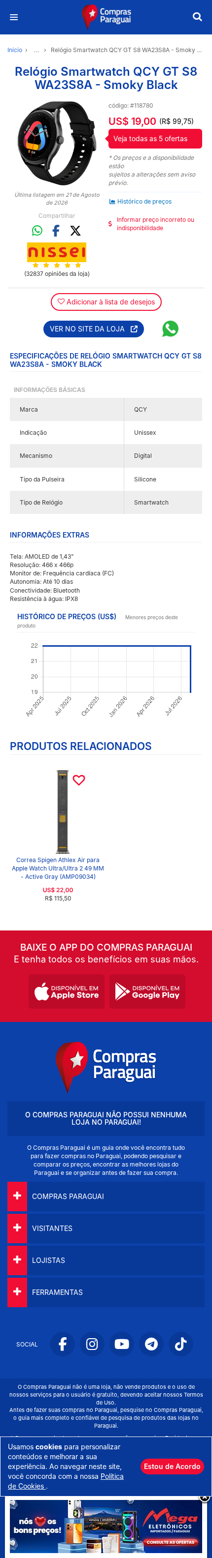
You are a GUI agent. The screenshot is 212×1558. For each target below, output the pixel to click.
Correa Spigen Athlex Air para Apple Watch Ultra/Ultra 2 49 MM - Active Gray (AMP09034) (58, 868)
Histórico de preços (144, 201)
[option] (57, 143)
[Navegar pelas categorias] (13, 17)
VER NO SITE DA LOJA (90, 329)
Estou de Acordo (172, 1466)
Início (14, 50)
